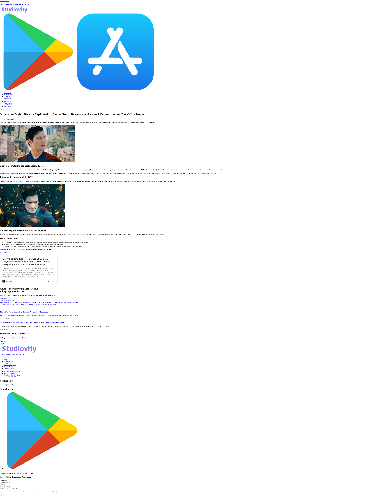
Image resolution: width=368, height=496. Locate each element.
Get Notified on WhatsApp (10, 489)
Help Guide (7, 98)
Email (2, 341)
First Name (3, 481)
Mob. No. (3, 487)
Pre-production (8, 94)
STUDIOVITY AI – (15, 249)
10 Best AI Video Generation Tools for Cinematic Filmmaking (24, 312)
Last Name (3, 483)
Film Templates (8, 96)
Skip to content (4, 1)
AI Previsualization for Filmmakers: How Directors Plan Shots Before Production (32, 323)
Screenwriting (8, 93)
